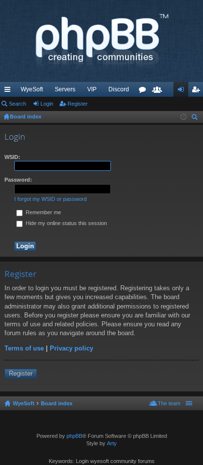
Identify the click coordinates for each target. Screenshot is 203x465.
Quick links (9, 91)
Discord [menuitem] (118, 89)
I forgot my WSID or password (50, 199)
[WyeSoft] (101, 41)
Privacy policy (71, 348)
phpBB (74, 436)
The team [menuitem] (169, 403)
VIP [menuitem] (92, 89)
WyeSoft (32, 89)
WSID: (12, 157)
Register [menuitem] (197, 91)
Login (46, 104)
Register (78, 104)
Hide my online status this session (65, 223)
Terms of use (24, 348)
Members (159, 91)
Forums (144, 91)
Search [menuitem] (196, 118)
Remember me (42, 212)
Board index (56, 403)
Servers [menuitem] (65, 89)
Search (17, 104)
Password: (18, 180)
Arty (112, 443)
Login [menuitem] (182, 91)
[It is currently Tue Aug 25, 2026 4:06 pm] (183, 117)
